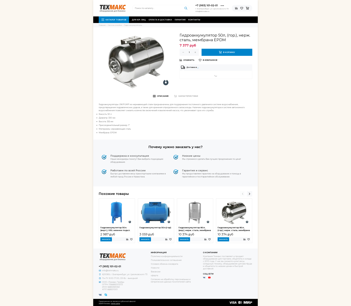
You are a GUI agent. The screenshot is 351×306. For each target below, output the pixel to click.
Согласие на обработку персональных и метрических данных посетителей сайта (171, 280)
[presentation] (242, 194)
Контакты (194, 19)
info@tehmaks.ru (110, 270)
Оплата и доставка (160, 19)
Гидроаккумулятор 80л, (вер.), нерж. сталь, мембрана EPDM (195, 229)
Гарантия (180, 19)
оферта (154, 275)
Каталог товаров (116, 19)
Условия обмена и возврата (164, 264)
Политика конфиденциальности (166, 256)
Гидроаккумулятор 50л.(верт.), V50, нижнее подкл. (115, 229)
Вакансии (155, 271)
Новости (155, 268)
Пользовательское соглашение (166, 260)
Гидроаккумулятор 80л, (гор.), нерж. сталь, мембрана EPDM (234, 229)
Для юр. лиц (139, 19)
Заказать (106, 239)
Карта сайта (115, 303)
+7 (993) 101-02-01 (206, 5)
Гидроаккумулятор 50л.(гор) (155, 227)
